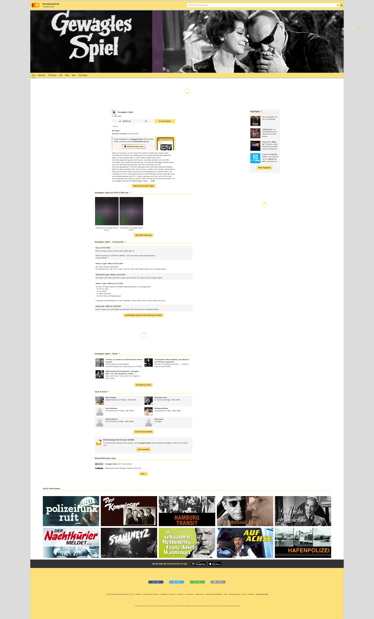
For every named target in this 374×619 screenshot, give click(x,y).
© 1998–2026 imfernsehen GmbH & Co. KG (120, 594)
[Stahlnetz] (129, 543)
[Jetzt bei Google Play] (198, 564)
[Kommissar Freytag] (245, 511)
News (67, 75)
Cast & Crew (101, 392)
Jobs (225, 594)
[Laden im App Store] (215, 564)
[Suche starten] (337, 5)
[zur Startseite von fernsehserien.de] (36, 5)
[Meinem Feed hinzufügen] (114, 112)
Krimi (115, 126)
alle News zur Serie (143, 385)
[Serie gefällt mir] (124, 121)
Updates (138, 594)
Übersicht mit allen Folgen (143, 186)
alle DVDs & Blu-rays (143, 235)
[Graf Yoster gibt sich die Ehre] (303, 511)
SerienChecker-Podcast (150, 594)
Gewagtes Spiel (48, 7)
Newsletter (163, 594)
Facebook (251, 594)
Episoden (41, 75)
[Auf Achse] (245, 543)
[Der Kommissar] (129, 511)
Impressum (190, 594)
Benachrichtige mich (135, 146)
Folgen (115, 131)
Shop (74, 75)
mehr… (143, 474)
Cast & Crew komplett (143, 432)
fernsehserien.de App (177, 564)
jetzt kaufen (166, 121)
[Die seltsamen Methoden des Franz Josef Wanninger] (187, 543)
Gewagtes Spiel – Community (109, 242)
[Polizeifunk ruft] (71, 511)
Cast (60, 75)
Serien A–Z (172, 594)
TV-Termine (52, 75)
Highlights (255, 111)
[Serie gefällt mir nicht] (146, 121)
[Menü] (341, 5)
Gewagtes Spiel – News (106, 353)
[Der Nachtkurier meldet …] (71, 543)
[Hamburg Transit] (187, 511)
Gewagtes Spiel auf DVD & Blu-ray (111, 192)
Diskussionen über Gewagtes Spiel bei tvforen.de (123, 468)
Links (244, 594)
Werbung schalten (234, 594)
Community (82, 75)
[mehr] (151, 181)
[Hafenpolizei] (303, 543)
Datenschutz (200, 594)
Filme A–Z (181, 594)
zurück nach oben (262, 594)
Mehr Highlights (264, 168)
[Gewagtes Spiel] (165, 143)
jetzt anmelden (143, 449)
